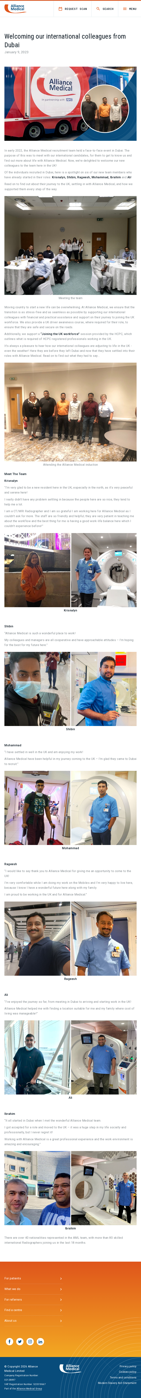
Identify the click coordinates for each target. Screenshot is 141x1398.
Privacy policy (128, 1366)
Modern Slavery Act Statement (117, 1383)
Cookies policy (128, 1371)
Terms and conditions (123, 1377)
